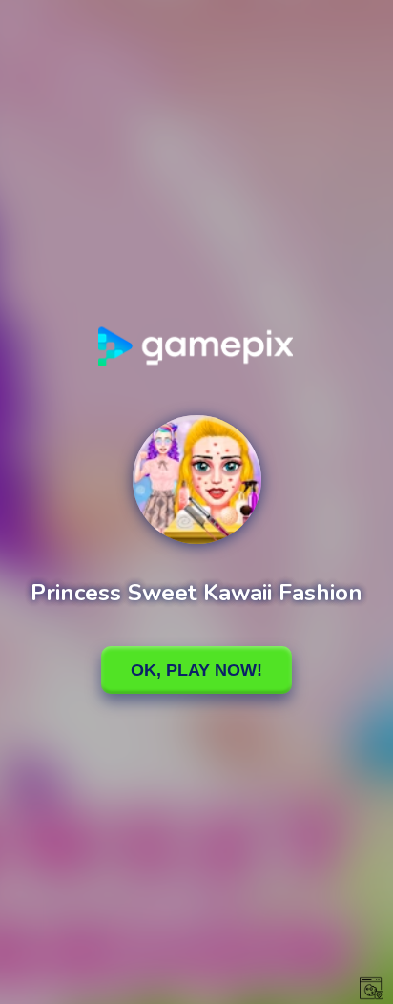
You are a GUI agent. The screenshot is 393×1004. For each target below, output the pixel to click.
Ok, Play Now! (196, 670)
